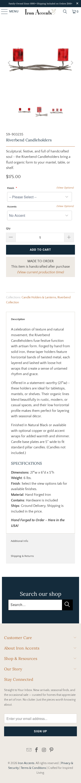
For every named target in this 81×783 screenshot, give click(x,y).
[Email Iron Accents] (29, 750)
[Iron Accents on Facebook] (36, 750)
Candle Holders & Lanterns (39, 297)
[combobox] (40, 604)
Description (18, 319)
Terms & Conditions (33, 768)
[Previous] (9, 62)
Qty (8, 228)
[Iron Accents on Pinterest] (51, 750)
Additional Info (19, 541)
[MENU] (2, 11)
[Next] (71, 62)
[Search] (65, 11)
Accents (12, 206)
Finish (11, 188)
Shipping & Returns (22, 556)
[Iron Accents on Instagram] (44, 750)
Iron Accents (26, 763)
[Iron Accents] (40, 11)
